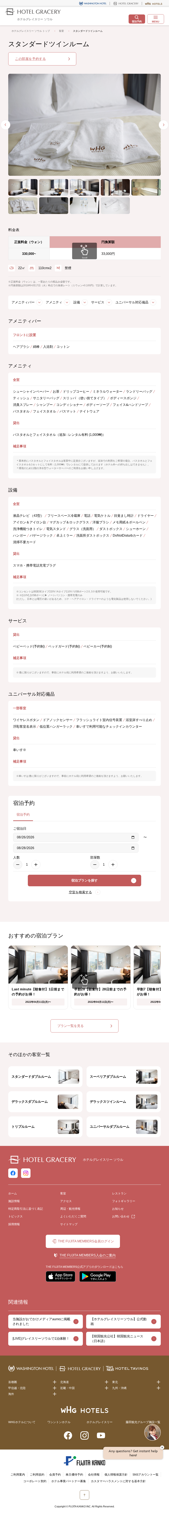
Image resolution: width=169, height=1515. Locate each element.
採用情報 (14, 1224)
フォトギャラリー (123, 1201)
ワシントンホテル (58, 1422)
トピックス (15, 1216)
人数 (16, 857)
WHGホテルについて (21, 1422)
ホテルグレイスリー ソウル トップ (31, 31)
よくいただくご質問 (73, 1216)
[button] (23, 187)
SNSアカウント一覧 (145, 1474)
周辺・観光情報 (70, 1208)
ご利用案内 (18, 1474)
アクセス (66, 1201)
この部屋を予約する (30, 59)
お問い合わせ (120, 1216)
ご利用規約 (37, 1474)
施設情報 (14, 1201)
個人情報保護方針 (116, 1474)
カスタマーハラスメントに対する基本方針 (118, 1481)
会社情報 (94, 1474)
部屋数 (95, 857)
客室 (61, 31)
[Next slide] (163, 125)
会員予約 (55, 1474)
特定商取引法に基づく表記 (25, 1208)
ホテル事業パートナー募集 (68, 1481)
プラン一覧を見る (70, 1026)
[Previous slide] (5, 125)
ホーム (12, 1193)
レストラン (119, 1193)
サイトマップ (68, 1224)
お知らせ (118, 1208)
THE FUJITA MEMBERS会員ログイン (86, 1241)
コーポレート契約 (34, 1481)
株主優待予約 (74, 1474)
